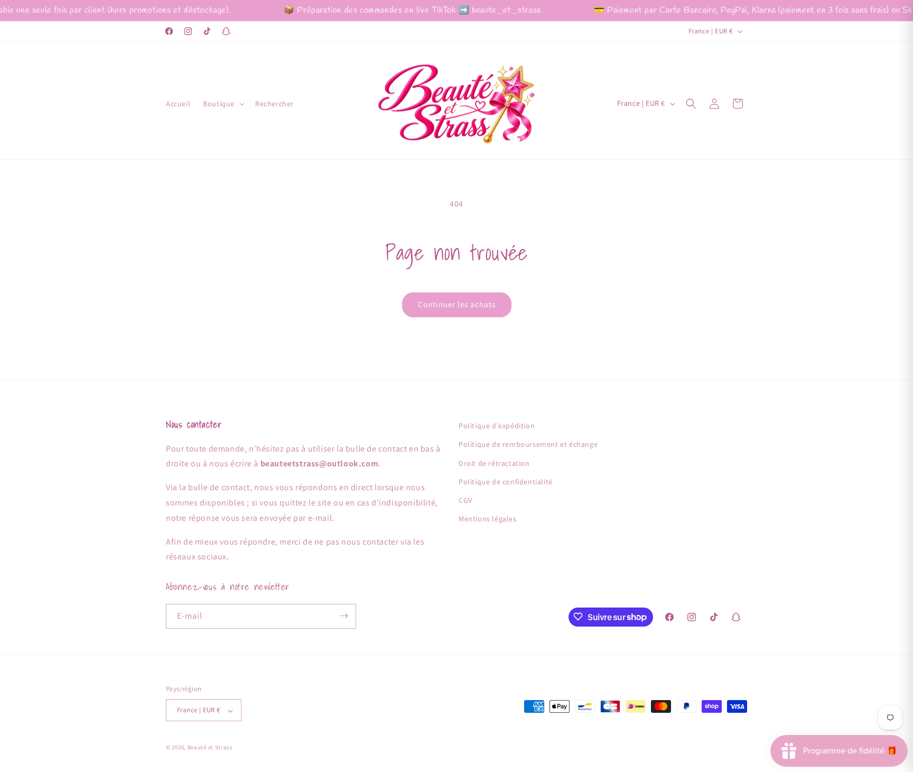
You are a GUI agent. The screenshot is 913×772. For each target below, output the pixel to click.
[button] (223, 104)
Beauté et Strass (210, 747)
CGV (465, 500)
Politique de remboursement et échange (528, 444)
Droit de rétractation (494, 462)
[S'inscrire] (344, 615)
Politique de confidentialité (506, 481)
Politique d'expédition (497, 425)
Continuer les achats (457, 304)
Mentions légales (488, 518)
